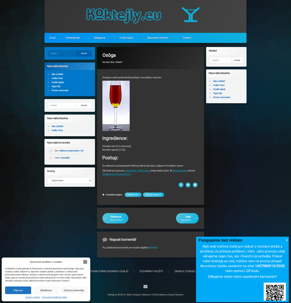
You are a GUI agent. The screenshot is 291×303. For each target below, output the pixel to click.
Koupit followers (175, 295)
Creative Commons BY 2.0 (116, 174)
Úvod (53, 37)
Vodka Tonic (57, 78)
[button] (85, 262)
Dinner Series (180, 170)
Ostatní (187, 37)
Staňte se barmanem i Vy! (72, 151)
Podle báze (126, 37)
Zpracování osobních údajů (54, 297)
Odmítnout (46, 290)
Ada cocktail (57, 74)
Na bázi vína (108, 62)
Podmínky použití (151, 271)
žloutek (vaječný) (153, 195)
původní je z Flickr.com (137, 170)
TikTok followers (159, 295)
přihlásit (153, 247)
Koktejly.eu (113, 295)
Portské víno (133, 195)
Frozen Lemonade (60, 90)
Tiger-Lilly (56, 86)
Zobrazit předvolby (73, 290)
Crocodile (65, 158)
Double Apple (58, 82)
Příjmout (18, 290)
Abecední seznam (158, 37)
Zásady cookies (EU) (187, 271)
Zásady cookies (32, 297)
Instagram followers (141, 295)
